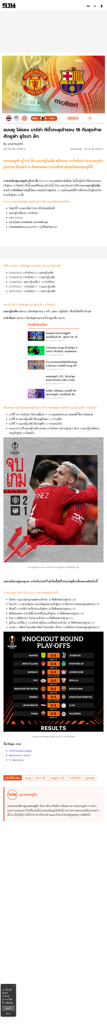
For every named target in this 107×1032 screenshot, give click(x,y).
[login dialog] (101, 6)
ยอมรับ (8, 1008)
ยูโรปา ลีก (40, 778)
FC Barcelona (16, 759)
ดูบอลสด (90, 778)
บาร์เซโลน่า (75, 778)
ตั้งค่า (8, 1014)
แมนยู (28, 778)
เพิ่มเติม (9, 1002)
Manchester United (19, 755)
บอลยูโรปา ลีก (57, 778)
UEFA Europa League (20, 750)
